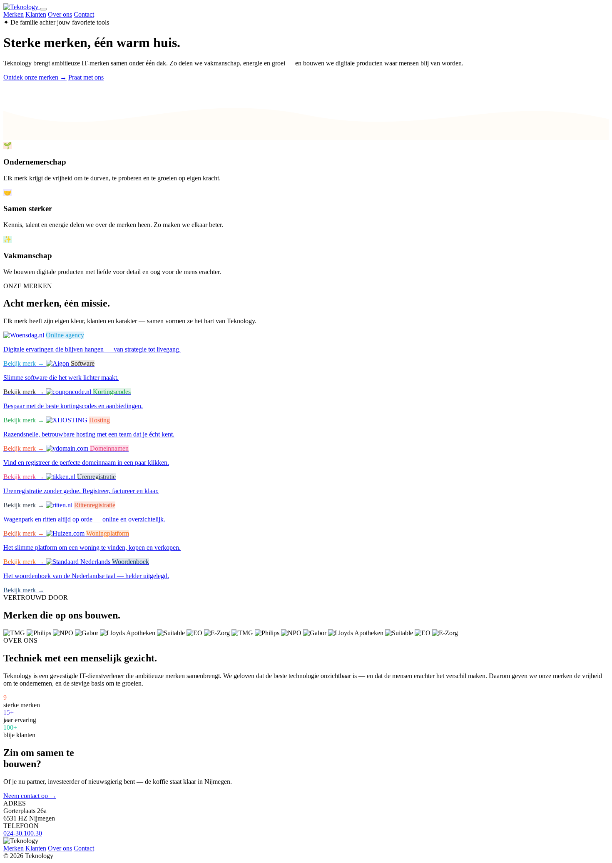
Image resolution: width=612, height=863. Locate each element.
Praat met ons (86, 77)
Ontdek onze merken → (35, 77)
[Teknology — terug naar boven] (21, 6)
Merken (13, 14)
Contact (84, 14)
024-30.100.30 (22, 833)
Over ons (60, 14)
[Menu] (43, 9)
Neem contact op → (29, 795)
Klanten (35, 14)
